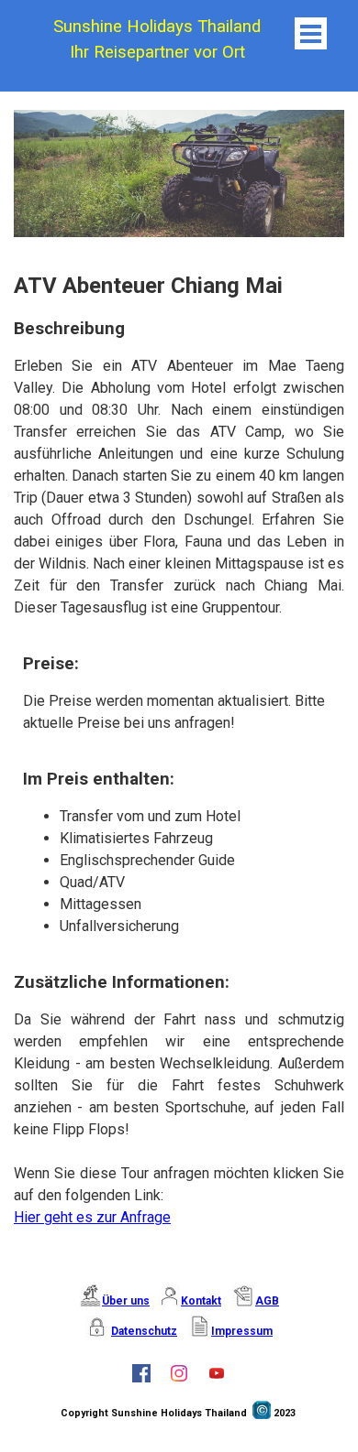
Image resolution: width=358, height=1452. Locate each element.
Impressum (242, 1331)
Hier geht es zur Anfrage (92, 1217)
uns (140, 1301)
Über (116, 1301)
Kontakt (201, 1301)
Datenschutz (144, 1331)
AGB (267, 1301)
